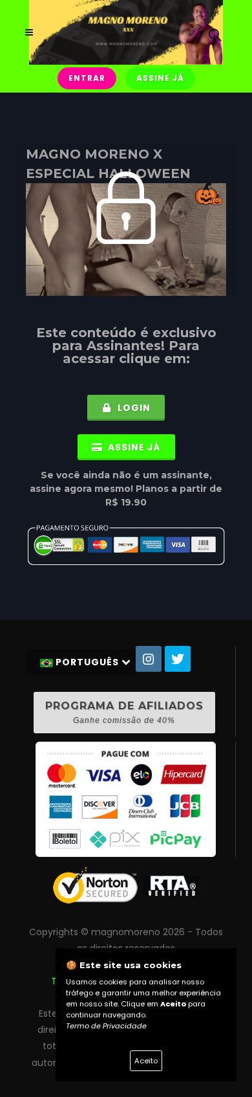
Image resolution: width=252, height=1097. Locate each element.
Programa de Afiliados (124, 712)
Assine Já (160, 77)
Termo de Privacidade (106, 1026)
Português (87, 662)
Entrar (86, 77)
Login (133, 407)
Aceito (146, 1061)
